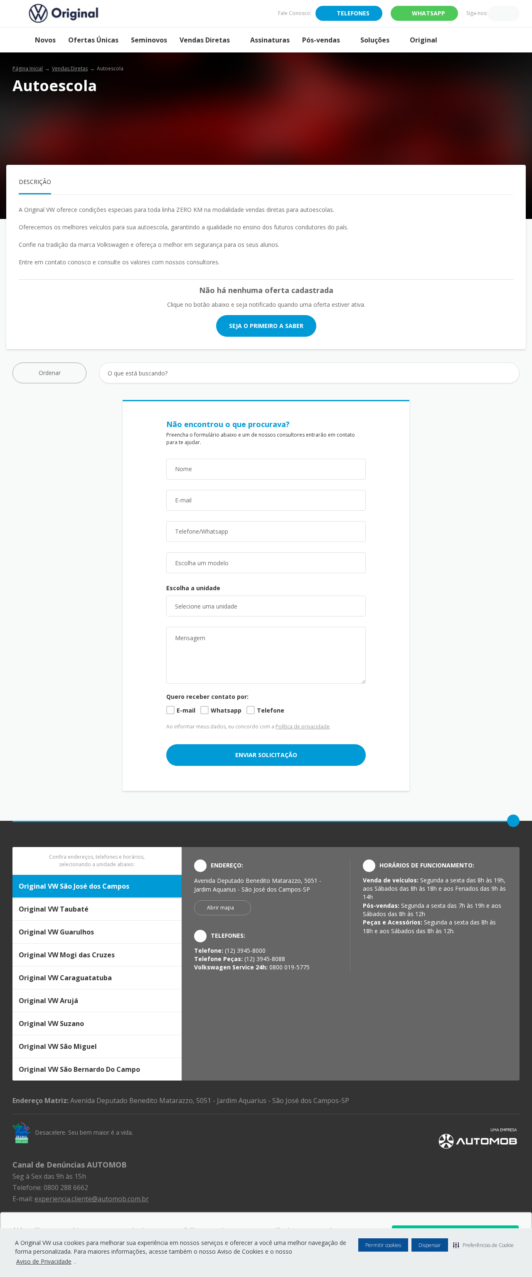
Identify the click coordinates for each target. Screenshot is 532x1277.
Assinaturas (270, 40)
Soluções (374, 40)
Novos (45, 40)
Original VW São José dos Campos (74, 886)
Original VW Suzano (51, 1023)
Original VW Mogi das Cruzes (67, 954)
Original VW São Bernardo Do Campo (79, 1069)
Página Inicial (27, 68)
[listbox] (266, 606)
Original (423, 40)
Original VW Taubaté (54, 909)
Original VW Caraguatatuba (65, 977)
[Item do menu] (20, 40)
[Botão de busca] (508, 373)
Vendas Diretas (205, 40)
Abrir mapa (220, 907)
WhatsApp (428, 13)
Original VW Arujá (48, 1000)
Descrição (35, 182)
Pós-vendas (321, 40)
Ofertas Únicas (93, 40)
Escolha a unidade (193, 588)
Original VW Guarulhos (56, 932)
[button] (483, 1245)
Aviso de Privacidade (43, 1261)
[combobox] (266, 562)
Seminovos (149, 40)
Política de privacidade (303, 726)
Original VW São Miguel (58, 1046)
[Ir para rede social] (494, 13)
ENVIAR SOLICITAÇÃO (266, 755)
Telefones (353, 13)
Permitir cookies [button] (383, 1245)
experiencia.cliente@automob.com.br (91, 1198)
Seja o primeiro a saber (266, 326)
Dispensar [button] (430, 1245)
